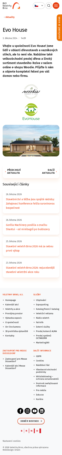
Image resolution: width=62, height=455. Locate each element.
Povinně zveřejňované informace (47, 384)
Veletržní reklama (44, 313)
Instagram (27, 411)
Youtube (35, 411)
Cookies (40, 360)
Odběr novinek (30, 421)
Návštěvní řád (42, 365)
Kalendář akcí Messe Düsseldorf (15, 367)
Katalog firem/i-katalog (47, 309)
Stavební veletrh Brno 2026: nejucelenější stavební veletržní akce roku (30, 270)
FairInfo (39, 322)
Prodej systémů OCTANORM (43, 336)
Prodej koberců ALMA (46, 331)
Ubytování (41, 300)
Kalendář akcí (12, 304)
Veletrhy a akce (12, 309)
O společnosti (12, 322)
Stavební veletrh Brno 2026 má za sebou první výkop (29, 248)
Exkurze (40, 394)
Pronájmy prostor (14, 313)
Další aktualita (48, 171)
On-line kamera (13, 327)
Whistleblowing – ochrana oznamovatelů (47, 377)
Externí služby (43, 327)
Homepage (10, 300)
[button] (39, 5)
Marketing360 (42, 342)
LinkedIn (42, 411)
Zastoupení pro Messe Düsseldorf (16, 360)
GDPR (38, 356)
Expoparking (42, 304)
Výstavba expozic (13, 318)
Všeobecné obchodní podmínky (46, 370)
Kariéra (39, 399)
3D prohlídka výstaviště (16, 331)
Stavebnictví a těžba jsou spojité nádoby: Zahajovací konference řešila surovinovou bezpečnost (30, 203)
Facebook (20, 411)
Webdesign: (9, 450)
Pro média (41, 390)
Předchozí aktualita (14, 171)
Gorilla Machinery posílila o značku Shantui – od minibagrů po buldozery (28, 227)
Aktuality (10, 17)
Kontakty (9, 335)
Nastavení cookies (12, 441)
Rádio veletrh (42, 318)
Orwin (17, 450)
